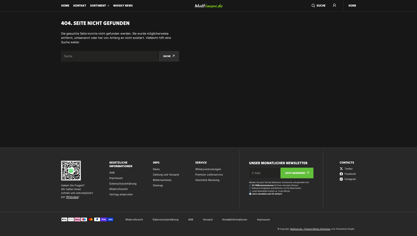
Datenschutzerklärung (165, 219)
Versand (208, 219)
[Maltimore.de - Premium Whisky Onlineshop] (208, 6)
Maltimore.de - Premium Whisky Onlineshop (310, 229)
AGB (190, 219)
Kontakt (79, 5)
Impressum (263, 219)
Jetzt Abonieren (295, 173)
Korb (352, 5)
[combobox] (109, 56)
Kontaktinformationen (234, 219)
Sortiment (98, 5)
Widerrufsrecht (134, 219)
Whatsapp (72, 196)
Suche (321, 5)
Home (65, 5)
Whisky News (123, 5)
